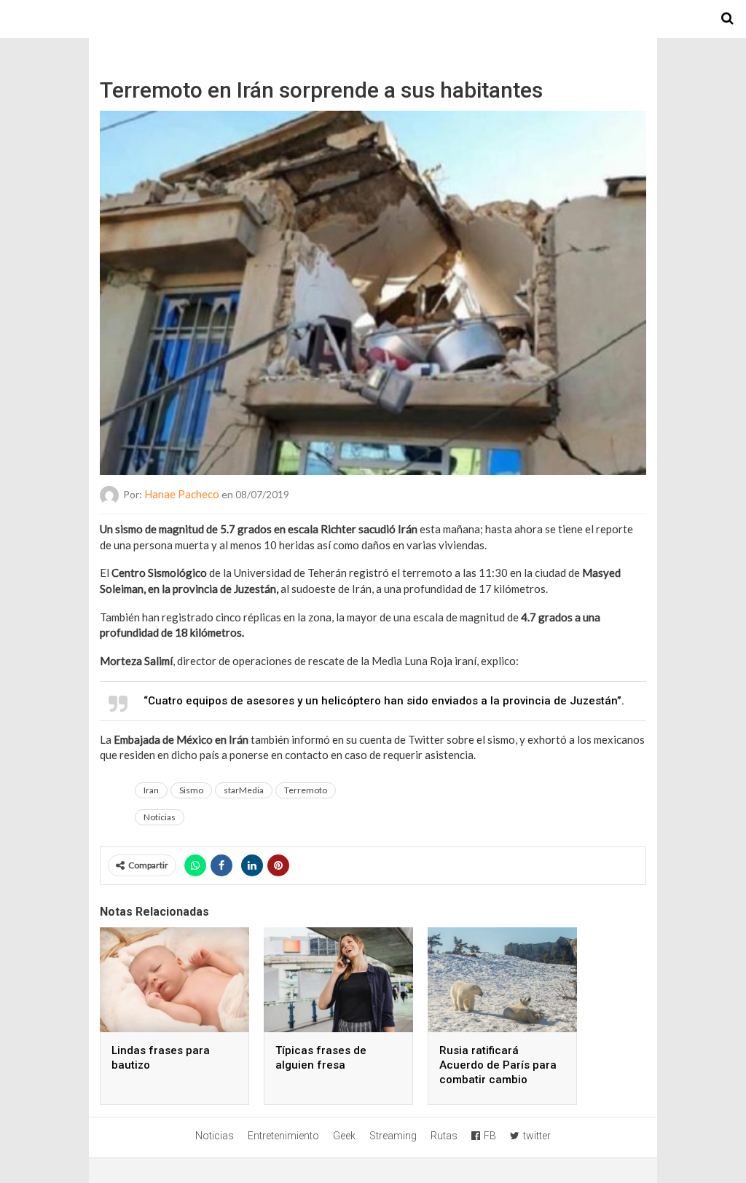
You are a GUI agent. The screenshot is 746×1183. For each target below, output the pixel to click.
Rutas (444, 1135)
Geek (344, 1135)
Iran (151, 790)
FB (490, 1135)
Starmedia (373, 19)
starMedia (244, 790)
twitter (537, 1135)
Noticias (160, 816)
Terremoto (305, 790)
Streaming (393, 1135)
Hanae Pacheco (181, 493)
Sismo (191, 790)
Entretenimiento (283, 1135)
